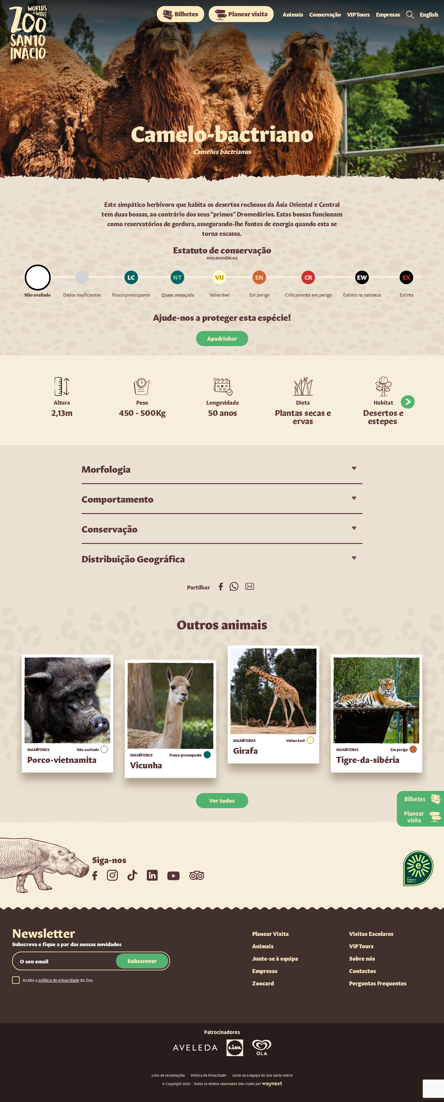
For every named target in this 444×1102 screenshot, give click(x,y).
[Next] (407, 402)
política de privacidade (58, 980)
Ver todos (222, 800)
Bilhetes (186, 13)
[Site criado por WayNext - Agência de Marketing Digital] (272, 1084)
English (429, 14)
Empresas (388, 14)
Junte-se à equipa (275, 958)
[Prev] (36, 402)
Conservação (325, 14)
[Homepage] (35, 30)
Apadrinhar (222, 338)
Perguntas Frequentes (378, 983)
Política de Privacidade (208, 1075)
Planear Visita (270, 933)
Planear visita (248, 13)
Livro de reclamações (168, 1075)
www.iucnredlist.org (222, 257)
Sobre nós (362, 958)
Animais (293, 14)
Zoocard (263, 983)
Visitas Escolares (371, 933)
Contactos (362, 970)
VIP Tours (358, 14)
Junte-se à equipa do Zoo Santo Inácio (262, 1075)
